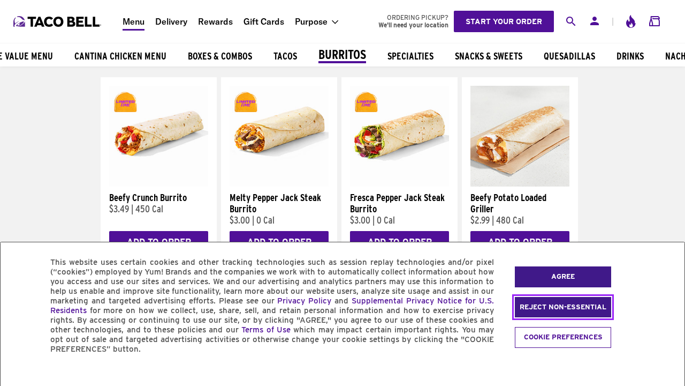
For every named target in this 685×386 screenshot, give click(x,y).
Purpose (311, 21)
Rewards (215, 21)
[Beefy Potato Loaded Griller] (519, 184)
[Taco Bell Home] (58, 21)
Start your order (504, 21)
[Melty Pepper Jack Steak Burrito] (279, 184)
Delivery (171, 21)
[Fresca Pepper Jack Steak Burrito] (399, 184)
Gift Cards (263, 21)
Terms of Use (266, 330)
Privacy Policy (304, 301)
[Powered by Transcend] (18, 373)
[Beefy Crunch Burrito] (158, 184)
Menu (133, 21)
